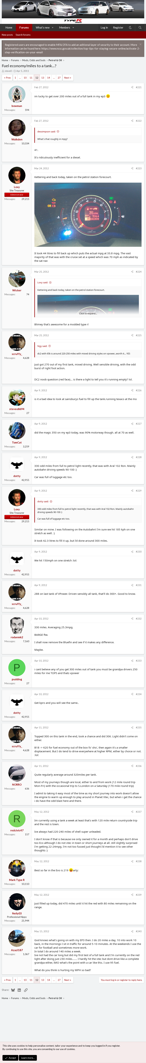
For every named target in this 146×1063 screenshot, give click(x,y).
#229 (139, 490)
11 (31, 77)
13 (42, 77)
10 (25, 77)
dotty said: (43, 501)
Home (8, 27)
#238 (139, 861)
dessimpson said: (46, 131)
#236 (139, 766)
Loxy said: (42, 282)
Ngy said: (42, 346)
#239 (139, 894)
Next (66, 77)
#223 (139, 168)
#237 (139, 811)
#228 (139, 457)
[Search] (140, 27)
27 (59, 77)
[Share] (132, 87)
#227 (139, 423)
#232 (139, 618)
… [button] (20, 77)
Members (64, 27)
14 (48, 77)
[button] (53, 27)
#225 (139, 335)
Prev (8, 77)
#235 (139, 727)
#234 (139, 694)
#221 (139, 87)
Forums (24, 27)
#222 (139, 120)
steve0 (8, 70)
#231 (139, 585)
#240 (139, 931)
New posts (7, 34)
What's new (42, 27)
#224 (139, 271)
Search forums (23, 34)
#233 (139, 660)
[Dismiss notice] (140, 45)
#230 (139, 551)
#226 (139, 390)
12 (36, 77)
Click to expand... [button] (88, 313)
